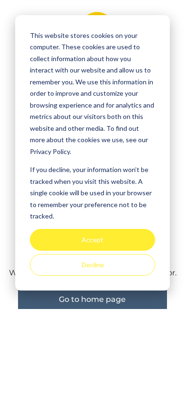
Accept (92, 240)
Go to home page (92, 299)
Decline (93, 265)
